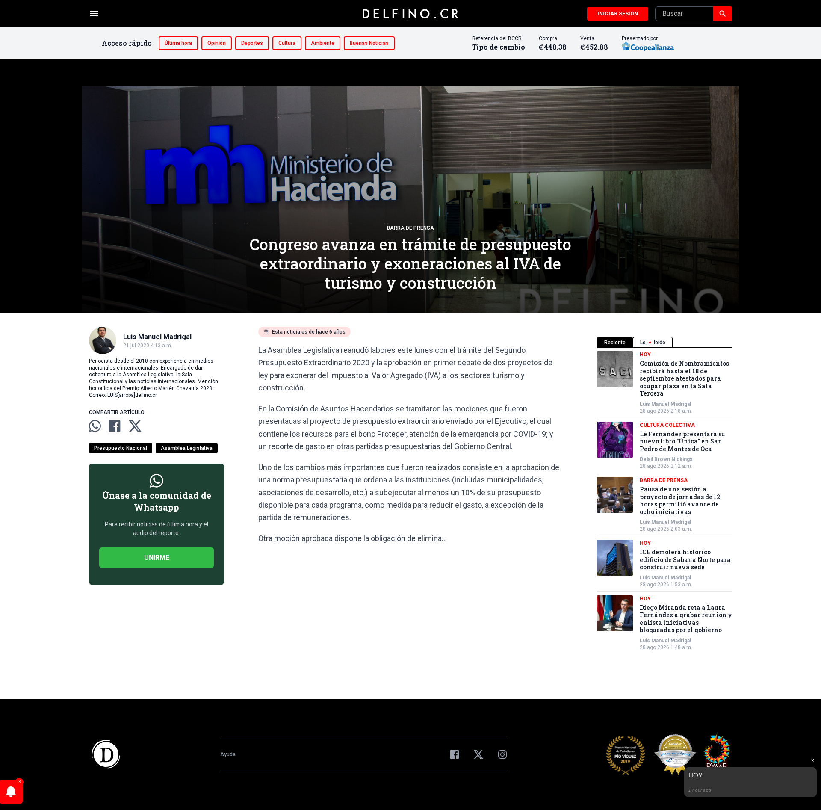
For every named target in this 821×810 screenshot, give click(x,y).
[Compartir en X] (135, 426)
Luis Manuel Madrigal (665, 404)
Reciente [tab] (615, 343)
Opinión (216, 43)
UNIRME (156, 557)
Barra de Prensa (410, 228)
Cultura (286, 43)
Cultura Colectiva (667, 425)
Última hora (178, 43)
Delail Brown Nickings (666, 459)
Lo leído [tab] (652, 343)
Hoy (645, 355)
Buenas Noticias (369, 43)
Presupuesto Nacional (120, 448)
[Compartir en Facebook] (114, 426)
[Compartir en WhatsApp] (95, 426)
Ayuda (228, 754)
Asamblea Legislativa (187, 448)
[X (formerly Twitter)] (478, 754)
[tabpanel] (664, 501)
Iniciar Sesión (617, 14)
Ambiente (322, 43)
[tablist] (664, 342)
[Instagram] (502, 754)
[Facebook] (454, 754)
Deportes (252, 43)
